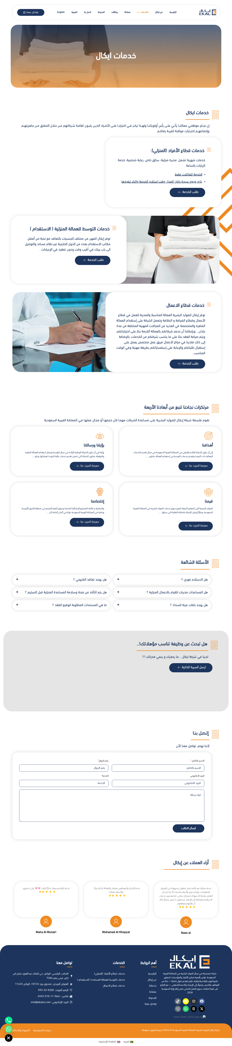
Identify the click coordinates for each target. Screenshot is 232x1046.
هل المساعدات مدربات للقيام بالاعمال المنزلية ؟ (177, 592)
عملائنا (127, 12)
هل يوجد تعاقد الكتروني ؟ (90, 579)
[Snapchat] (186, 1001)
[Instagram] (194, 1001)
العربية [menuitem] (126, 1042)
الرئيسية (172, 12)
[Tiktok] (178, 1001)
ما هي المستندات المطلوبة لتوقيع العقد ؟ (79, 605)
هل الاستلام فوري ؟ (194, 579)
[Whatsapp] (186, 1009)
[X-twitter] (202, 1009)
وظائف (114, 12)
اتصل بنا (87, 12)
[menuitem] (74, 12)
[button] (162, 580)
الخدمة (105, 776)
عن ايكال (159, 12)
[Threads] (194, 1009)
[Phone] (8, 1020)
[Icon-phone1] (178, 1009)
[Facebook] (202, 1001)
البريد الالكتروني (197, 776)
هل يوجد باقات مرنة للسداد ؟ (189, 605)
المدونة (101, 12)
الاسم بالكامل (197, 761)
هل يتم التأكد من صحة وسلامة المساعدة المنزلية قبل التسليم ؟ (66, 592)
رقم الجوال (103, 761)
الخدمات (144, 12)
